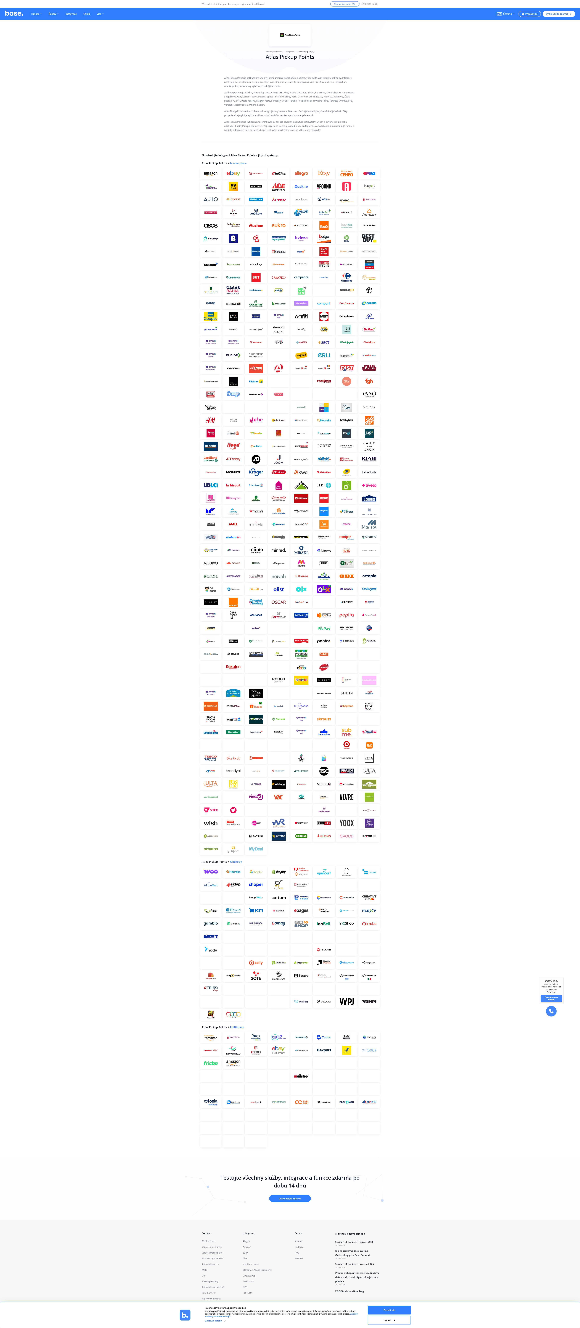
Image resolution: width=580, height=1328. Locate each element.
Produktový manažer (212, 1258)
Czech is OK (371, 3)
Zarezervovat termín (551, 998)
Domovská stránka (274, 51)
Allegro (246, 1241)
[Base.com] (14, 14)
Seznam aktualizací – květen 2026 (354, 1263)
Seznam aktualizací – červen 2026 (354, 1241)
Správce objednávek (212, 1246)
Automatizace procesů (213, 1287)
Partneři (299, 1258)
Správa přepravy (210, 1281)
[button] (505, 13)
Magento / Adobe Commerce (257, 1269)
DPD (245, 1287)
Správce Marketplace (212, 1252)
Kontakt (299, 1241)
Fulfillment (237, 1027)
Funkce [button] (35, 14)
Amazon (247, 1246)
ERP (203, 1275)
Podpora (299, 1246)
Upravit (387, 1320)
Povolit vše (389, 1310)
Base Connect (208, 1292)
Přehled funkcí (209, 1241)
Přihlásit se (531, 13)
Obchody (236, 861)
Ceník (86, 14)
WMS (204, 1269)
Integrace (71, 14)
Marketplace (238, 163)
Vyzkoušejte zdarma (557, 13)
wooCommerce (250, 1264)
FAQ (297, 1252)
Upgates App (249, 1275)
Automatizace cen (210, 1264)
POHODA (247, 1292)
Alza (245, 1258)
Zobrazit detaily (213, 1320)
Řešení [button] (52, 14)
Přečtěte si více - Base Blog (349, 1291)
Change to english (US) (345, 4)
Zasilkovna (248, 1281)
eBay (245, 1252)
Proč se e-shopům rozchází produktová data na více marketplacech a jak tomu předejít (357, 1277)
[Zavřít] (563, 977)
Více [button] (99, 14)
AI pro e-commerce (211, 1298)
